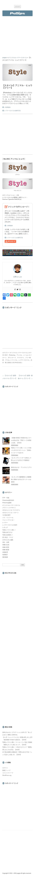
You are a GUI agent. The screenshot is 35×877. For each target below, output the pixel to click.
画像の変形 (5, 547)
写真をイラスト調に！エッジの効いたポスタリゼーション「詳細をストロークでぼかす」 (21, 450)
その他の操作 (6, 515)
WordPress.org (6, 775)
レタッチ (5, 527)
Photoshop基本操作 (8, 500)
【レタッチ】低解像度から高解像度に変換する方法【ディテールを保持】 (21, 479)
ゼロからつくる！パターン (10, 512)
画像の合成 (5, 544)
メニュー (17, 6)
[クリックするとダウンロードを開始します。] (10, 242)
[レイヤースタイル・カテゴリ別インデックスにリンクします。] (17, 255)
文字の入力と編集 (7, 540)
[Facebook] (15, 290)
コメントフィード (7, 773)
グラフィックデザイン (9, 507)
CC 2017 (5, 355)
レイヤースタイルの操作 (9, 525)
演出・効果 (5, 542)
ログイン (5, 768)
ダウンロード (12, 357)
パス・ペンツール (7, 517)
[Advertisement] (17, 37)
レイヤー (5, 522)
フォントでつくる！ (8, 520)
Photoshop (12, 355)
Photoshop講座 (6, 502)
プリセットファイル (11, 360)
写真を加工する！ (7, 532)
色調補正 (5, 554)
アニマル (19, 355)
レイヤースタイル (24, 360)
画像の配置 (5, 549)
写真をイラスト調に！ (9, 530)
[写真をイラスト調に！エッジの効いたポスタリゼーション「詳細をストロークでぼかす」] (6, 454)
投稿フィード (6, 770)
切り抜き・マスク (7, 537)
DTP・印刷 (5, 497)
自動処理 (5, 552)
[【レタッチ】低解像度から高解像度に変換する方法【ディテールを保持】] (6, 483)
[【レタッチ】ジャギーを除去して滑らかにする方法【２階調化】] (6, 464)
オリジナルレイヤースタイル (18, 352)
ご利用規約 (7, 107)
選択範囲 (5, 557)
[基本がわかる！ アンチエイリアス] (6, 473)
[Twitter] (17, 290)
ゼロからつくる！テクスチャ (11, 510)
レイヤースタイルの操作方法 (12, 110)
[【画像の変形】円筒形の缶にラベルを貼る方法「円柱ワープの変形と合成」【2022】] (6, 444)
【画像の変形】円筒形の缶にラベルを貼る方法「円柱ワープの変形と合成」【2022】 (21, 440)
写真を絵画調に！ (7, 535)
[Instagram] (20, 290)
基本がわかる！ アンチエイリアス (21, 467)
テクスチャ (20, 357)
